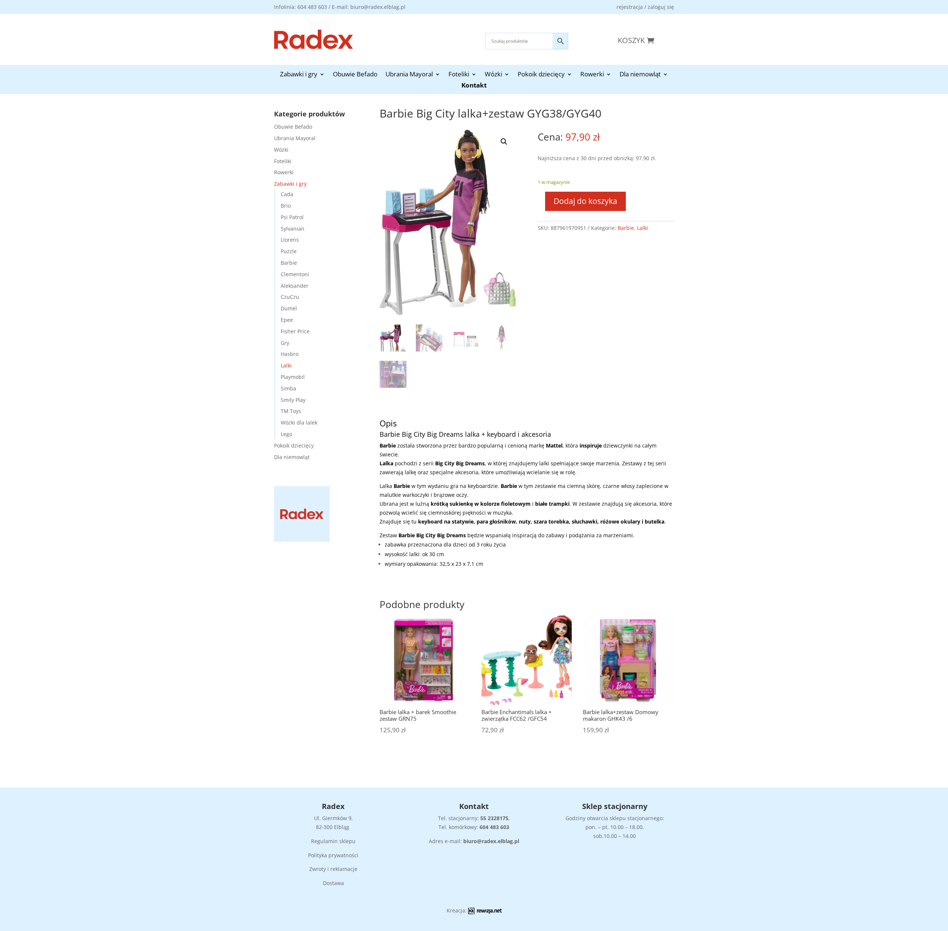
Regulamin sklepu (333, 841)
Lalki (286, 365)
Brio (286, 205)
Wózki (493, 75)
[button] (504, 141)
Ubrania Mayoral (409, 75)
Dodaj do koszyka (585, 201)
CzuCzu (290, 296)
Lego (286, 434)
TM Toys (291, 411)
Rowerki (592, 75)
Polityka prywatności (333, 855)
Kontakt (474, 86)
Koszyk (631, 40)
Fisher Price (295, 331)
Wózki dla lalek (299, 422)
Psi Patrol (292, 217)
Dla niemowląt (640, 75)
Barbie (289, 262)
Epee (287, 319)
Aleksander (294, 285)
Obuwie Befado (355, 75)
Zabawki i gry (298, 75)
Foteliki (458, 75)
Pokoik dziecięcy (541, 75)
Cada (287, 194)
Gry (285, 342)
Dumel (289, 308)
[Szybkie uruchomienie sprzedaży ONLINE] (485, 912)
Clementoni (295, 274)
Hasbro (289, 353)
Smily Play (293, 399)
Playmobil (293, 376)
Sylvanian (292, 228)
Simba (288, 388)
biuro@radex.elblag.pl (491, 841)
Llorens (290, 239)
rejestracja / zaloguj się (645, 6)
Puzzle (289, 251)
